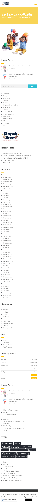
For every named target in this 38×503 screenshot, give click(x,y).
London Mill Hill (7, 112)
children (5, 312)
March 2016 (6, 275)
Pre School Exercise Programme (14, 428)
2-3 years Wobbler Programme (12, 478)
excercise (5, 316)
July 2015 (5, 284)
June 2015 (6, 286)
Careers (5, 412)
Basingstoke (6, 96)
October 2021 (7, 218)
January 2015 (7, 293)
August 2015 (6, 281)
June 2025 (6, 193)
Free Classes (6, 469)
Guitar (29, 446)
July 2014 (5, 297)
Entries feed (6, 342)
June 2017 (6, 247)
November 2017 (7, 243)
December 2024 (7, 206)
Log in (4, 340)
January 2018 (7, 240)
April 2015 (6, 290)
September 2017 (8, 245)
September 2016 (8, 261)
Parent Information (8, 323)
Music (31, 450)
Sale (4, 121)
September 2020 (8, 227)
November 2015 (7, 277)
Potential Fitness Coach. (11, 417)
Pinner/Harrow (7, 118)
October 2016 (7, 259)
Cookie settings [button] (18, 500)
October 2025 (7, 184)
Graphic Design (13, 446)
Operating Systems (16, 453)
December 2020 (7, 222)
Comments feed (8, 345)
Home (4, 462)
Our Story (6, 423)
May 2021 (5, 220)
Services (5, 325)
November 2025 (7, 181)
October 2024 (7, 211)
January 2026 (7, 177)
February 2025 (7, 202)
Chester (5, 103)
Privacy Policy (8, 466)
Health (13, 450)
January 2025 (7, 204)
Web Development (21, 456)
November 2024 (7, 209)
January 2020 (7, 238)
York (4, 125)
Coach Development (10, 414)
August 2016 (6, 263)
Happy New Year (8, 162)
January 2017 (7, 252)
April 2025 (6, 197)
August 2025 (6, 188)
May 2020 (6, 229)
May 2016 (5, 270)
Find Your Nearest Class (11, 471)
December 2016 (7, 254)
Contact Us (6, 430)
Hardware (5, 450)
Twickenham (6, 123)
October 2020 (7, 225)
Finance (7, 443)
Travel (12, 456)
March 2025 (6, 200)
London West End (8, 114)
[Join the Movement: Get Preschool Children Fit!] (4, 76)
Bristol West (6, 98)
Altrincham (6, 93)
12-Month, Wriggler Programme (12, 480)
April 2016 (6, 272)
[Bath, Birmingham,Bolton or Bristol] (4, 68)
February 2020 (7, 236)
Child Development (8, 426)
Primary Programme (9, 473)
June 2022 (6, 213)
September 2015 (8, 279)
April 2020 (6, 231)
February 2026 (7, 175)
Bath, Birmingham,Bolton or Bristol (21, 66)
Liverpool (5, 109)
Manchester (6, 116)
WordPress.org (7, 347)
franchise (5, 319)
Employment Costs (8, 160)
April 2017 (6, 250)
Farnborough (6, 107)
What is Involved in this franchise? (14, 421)
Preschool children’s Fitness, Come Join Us (15, 158)
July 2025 (5, 191)
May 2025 (6, 195)
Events (5, 314)
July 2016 (5, 265)
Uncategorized (7, 328)
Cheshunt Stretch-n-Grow (10, 105)
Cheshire (5, 100)
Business (5, 309)
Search (32, 86)
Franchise (5, 419)
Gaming (17, 443)
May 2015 (5, 288)
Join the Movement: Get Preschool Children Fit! (17, 156)
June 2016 (6, 268)
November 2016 (7, 256)
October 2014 (7, 295)
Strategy (5, 456)
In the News (6, 321)
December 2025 (7, 179)
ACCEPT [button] (29, 500)
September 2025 (8, 186)
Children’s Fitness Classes (10, 410)
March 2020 (6, 234)
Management (21, 450)
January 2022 (7, 216)
